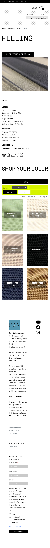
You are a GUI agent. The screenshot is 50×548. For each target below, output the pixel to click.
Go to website (38, 18)
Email (11, 480)
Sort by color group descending (32, 197)
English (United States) (14, 1)
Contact (42, 14)
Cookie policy (13, 433)
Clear (24, 192)
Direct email (16, 517)
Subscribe (18, 531)
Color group (7, 188)
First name (13, 463)
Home (30, 14)
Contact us (13, 447)
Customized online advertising (18, 521)
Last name (13, 471)
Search (10, 192)
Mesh (19, 28)
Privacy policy (14, 430)
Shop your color (16, 54)
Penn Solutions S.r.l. (16, 428)
